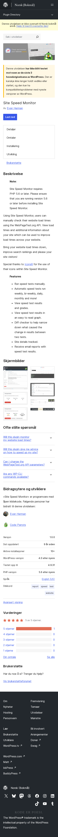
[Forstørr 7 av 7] (50, 412)
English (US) (48, 579)
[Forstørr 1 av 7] (23, 370)
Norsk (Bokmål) (20, 788)
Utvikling (12, 154)
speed (44, 586)
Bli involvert (37, 728)
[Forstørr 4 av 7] (50, 370)
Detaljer (11, 129)
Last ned (10, 117)
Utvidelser (37, 712)
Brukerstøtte (13, 162)
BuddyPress (12, 773)
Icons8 (29, 264)
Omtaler (11, 137)
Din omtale (9, 657)
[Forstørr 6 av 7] (50, 403)
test (51, 586)
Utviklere (8, 740)
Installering (13, 146)
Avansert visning (13, 602)
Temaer (35, 706)
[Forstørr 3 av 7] (23, 411)
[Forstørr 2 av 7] (23, 396)
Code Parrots (18, 524)
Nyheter (8, 706)
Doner (36, 740)
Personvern (10, 718)
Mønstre (36, 718)
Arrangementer (39, 734)
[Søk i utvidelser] (37, 37)
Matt (7, 762)
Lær (5, 728)
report (35, 586)
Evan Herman (15, 108)
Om (5, 701)
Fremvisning (38, 701)
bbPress (9, 767)
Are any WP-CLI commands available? (16, 475)
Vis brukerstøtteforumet (17, 681)
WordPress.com (14, 756)
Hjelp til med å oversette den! (32, 26)
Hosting (7, 712)
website (49, 593)
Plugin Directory (11, 14)
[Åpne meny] (53, 5)
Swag (35, 745)
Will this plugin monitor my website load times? (17, 438)
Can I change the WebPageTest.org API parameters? (24, 463)
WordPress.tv (12, 745)
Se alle (51, 657)
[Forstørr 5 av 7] (50, 387)
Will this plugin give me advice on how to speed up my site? (20, 451)
